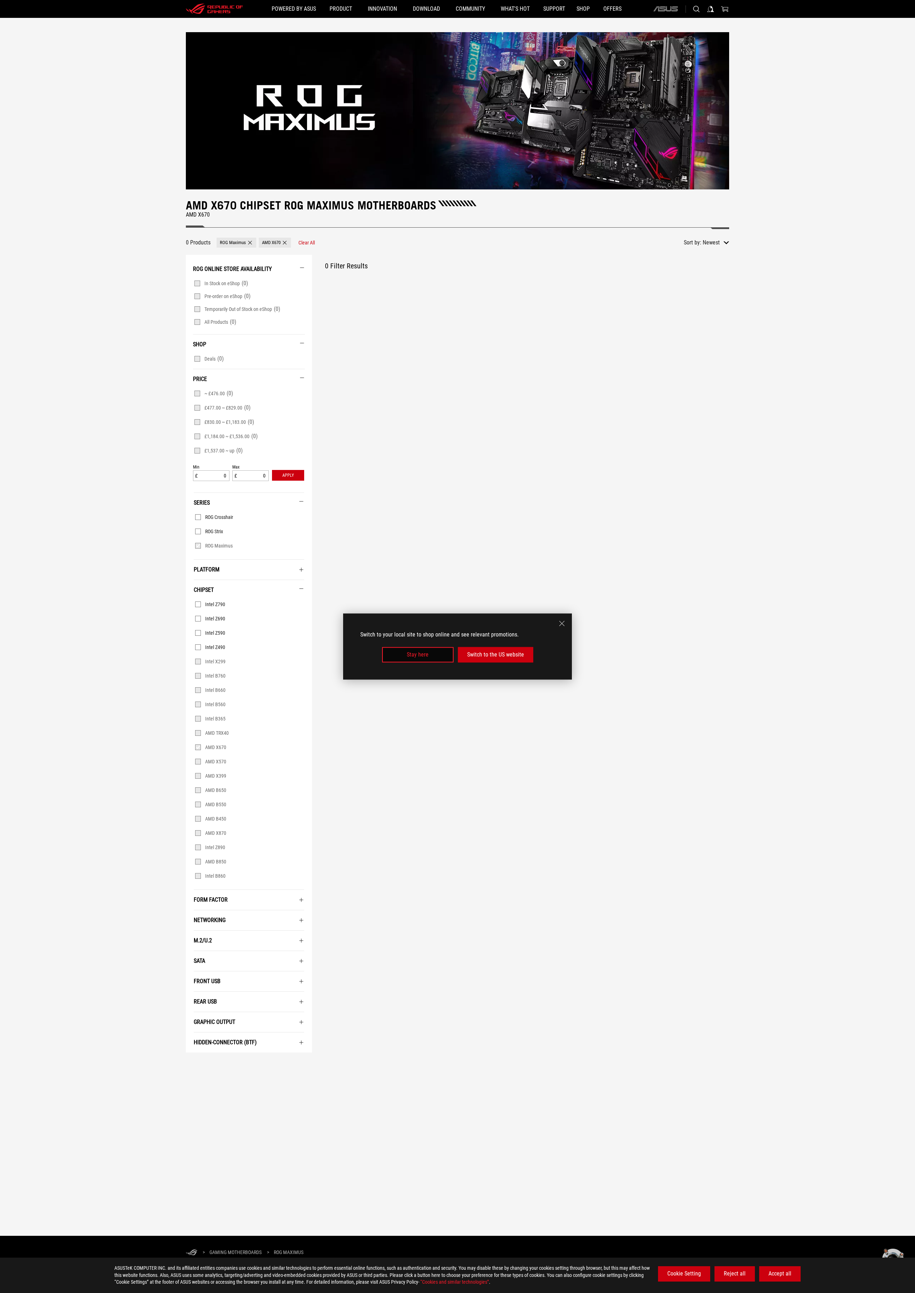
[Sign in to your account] (710, 9)
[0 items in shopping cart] (725, 9)
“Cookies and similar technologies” (454, 1282)
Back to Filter (194, 1063)
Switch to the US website (495, 654)
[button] (236, 243)
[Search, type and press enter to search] (696, 9)
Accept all (779, 1273)
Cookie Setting (684, 1273)
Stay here (418, 654)
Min (196, 467)
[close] (562, 623)
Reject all (735, 1273)
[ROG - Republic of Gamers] (214, 9)
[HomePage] (191, 1253)
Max (235, 467)
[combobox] (716, 242)
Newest (711, 242)
